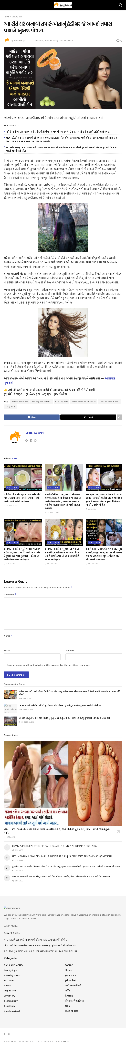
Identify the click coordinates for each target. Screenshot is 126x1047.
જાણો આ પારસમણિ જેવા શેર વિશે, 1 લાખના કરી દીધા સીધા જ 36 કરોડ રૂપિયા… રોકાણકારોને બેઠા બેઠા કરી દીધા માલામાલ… (61, 876)
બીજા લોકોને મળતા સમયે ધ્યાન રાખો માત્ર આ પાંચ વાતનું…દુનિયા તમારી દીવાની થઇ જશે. (40, 945)
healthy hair (61, 401)
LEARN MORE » (11, 925)
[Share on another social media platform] (119, 417)
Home (6, 16)
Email (8, 650)
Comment (10, 594)
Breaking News (12, 975)
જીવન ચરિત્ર (70, 975)
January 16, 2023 (41, 40)
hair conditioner (20, 401)
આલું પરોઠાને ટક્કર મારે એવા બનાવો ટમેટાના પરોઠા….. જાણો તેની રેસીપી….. (35, 939)
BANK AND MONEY (13, 965)
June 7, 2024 (10, 563)
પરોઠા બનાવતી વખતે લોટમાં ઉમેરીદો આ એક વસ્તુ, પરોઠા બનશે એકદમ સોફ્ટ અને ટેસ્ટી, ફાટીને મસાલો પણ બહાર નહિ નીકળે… (69, 693)
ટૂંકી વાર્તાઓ (70, 980)
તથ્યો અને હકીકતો (73, 985)
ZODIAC (69, 965)
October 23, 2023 (26, 709)
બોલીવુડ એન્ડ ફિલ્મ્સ (74, 1000)
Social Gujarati (21, 40)
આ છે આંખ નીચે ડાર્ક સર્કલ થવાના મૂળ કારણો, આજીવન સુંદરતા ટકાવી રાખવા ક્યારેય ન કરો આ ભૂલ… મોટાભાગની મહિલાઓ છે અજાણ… (104, 554)
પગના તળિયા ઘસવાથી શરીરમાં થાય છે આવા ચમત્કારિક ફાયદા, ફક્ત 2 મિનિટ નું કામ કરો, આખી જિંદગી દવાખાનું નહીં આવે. (57, 831)
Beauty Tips (17, 16)
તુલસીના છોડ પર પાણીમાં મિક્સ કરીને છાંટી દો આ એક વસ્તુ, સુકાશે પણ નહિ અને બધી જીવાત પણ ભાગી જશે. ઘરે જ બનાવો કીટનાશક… (66, 866)
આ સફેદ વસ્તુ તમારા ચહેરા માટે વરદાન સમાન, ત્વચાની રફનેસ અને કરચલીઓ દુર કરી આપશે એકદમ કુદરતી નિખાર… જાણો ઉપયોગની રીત (62, 149)
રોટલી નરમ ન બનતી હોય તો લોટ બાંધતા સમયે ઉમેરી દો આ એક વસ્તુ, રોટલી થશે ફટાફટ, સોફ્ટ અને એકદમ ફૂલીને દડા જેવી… (63, 856)
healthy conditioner (42, 401)
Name (8, 635)
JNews (13, 1041)
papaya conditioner (109, 401)
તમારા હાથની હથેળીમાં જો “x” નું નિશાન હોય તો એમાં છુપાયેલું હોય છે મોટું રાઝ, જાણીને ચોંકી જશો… (61, 705)
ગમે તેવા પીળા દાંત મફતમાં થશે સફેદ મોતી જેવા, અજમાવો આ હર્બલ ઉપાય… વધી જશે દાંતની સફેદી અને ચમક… (58, 132)
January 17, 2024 (52, 512)
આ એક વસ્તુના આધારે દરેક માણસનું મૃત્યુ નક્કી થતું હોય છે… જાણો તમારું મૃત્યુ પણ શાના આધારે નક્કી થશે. (64, 718)
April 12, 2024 (51, 563)
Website (69, 650)
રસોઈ (67, 1006)
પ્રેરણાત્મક (69, 995)
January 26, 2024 (11, 505)
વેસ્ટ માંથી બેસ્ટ (71, 1011)
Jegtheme (65, 1041)
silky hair (10, 406)
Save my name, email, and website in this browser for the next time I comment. (48, 665)
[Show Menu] (5, 5)
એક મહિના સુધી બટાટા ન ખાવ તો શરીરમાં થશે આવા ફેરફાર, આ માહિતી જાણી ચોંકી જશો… (41, 951)
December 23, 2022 (27, 722)
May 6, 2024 (91, 509)
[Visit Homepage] (63, 5)
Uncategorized (12, 1011)
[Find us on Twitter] (9, 1034)
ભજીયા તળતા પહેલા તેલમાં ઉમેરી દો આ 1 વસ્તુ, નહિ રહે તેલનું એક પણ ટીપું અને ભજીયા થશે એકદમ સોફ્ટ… (55, 846)
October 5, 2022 (26, 698)
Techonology (11, 1000)
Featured (9, 980)
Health (7, 985)
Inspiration (10, 990)
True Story (9, 1006)
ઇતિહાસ (68, 970)
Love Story (9, 995)
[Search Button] (120, 5)
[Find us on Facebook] (4, 1034)
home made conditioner (84, 401)
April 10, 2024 (92, 563)
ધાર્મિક (67, 990)
